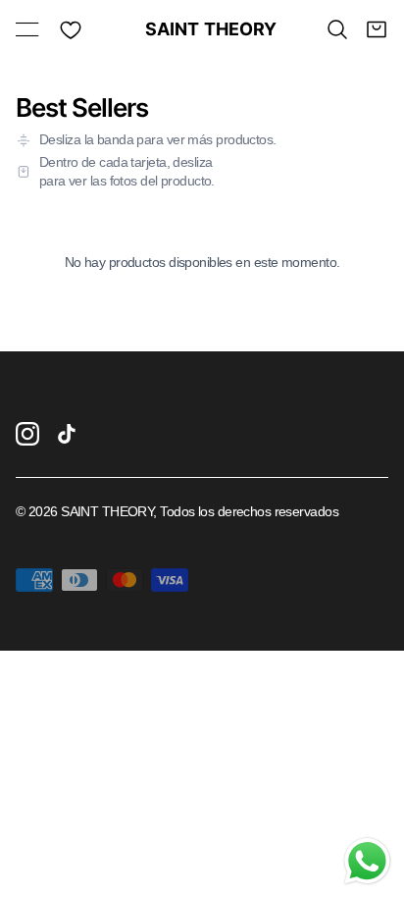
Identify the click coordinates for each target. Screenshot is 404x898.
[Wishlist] (70, 29)
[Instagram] (27, 434)
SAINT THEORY (202, 29)
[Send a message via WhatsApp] (367, 861)
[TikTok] (66, 434)
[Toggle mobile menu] (27, 29)
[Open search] (337, 29)
